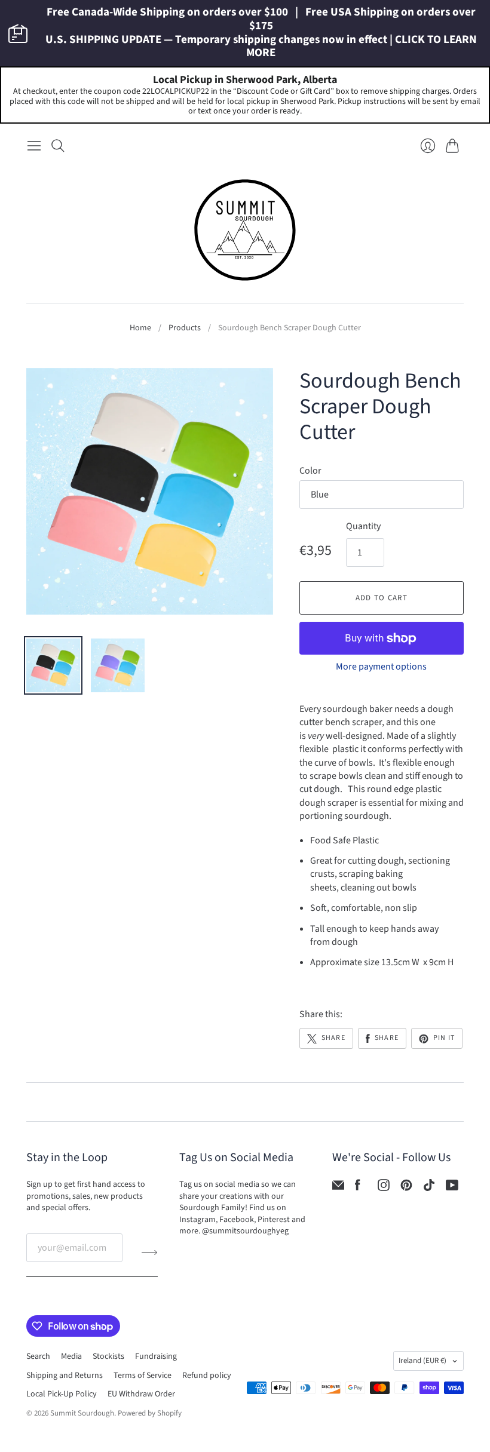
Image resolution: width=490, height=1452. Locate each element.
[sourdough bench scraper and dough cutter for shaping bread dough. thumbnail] (53, 665)
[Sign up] (150, 1252)
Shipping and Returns (64, 1376)
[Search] (58, 145)
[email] (338, 1188)
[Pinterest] (406, 1188)
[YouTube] (452, 1188)
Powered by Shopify (150, 1413)
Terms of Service (143, 1376)
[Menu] (34, 145)
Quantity (363, 526)
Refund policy (206, 1376)
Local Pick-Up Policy (61, 1394)
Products (185, 328)
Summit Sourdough (82, 1413)
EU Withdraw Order (141, 1394)
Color (310, 470)
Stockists (108, 1356)
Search (38, 1356)
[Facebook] (357, 1188)
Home (140, 328)
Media (71, 1356)
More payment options (381, 666)
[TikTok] (429, 1188)
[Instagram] (384, 1188)
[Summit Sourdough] (245, 230)
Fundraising (156, 1356)
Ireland (422, 1360)
